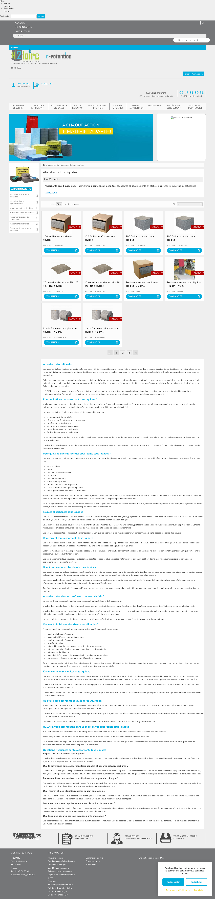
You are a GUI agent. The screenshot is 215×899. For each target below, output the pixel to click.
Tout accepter (173, 882)
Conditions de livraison (58, 868)
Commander (197, 74)
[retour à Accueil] (44, 165)
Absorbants (154, 105)
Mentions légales (55, 858)
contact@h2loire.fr (26, 874)
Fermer (7, 3)
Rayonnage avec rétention (97, 106)
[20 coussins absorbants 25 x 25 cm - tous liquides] (61, 269)
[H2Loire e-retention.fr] (26, 56)
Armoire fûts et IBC (117, 106)
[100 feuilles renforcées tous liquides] (102, 223)
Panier (7, 11)
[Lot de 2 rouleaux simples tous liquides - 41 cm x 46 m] (61, 315)
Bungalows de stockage (59, 106)
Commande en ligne (57, 864)
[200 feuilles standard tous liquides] (144, 223)
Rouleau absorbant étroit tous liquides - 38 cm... (142, 284)
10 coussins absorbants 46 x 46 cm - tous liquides (102, 284)
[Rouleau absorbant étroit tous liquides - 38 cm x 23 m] (144, 269)
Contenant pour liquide (195, 106)
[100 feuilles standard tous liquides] (61, 223)
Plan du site (91, 864)
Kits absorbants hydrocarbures (17, 202)
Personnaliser (172, 890)
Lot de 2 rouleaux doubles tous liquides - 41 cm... (101, 330)
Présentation (23, 27)
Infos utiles (23, 31)
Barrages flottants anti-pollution (20, 229)
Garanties (52, 881)
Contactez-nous (93, 861)
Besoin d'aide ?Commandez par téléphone (138, 837)
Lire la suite (51, 192)
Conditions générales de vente (61, 861)
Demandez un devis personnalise (84, 837)
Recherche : (5, 16)
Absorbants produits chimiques (19, 218)
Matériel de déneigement (174, 106)
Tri (174, 204)
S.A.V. (50, 878)
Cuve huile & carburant (37, 106)
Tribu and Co (158, 858)
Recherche (8, 8)
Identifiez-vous (23, 86)
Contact (20, 35)
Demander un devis (94, 858)
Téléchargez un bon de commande (185, 837)
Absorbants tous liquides (21, 208)
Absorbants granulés (19, 223)
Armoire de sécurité (18, 106)
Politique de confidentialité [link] (191, 890)
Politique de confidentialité (60, 888)
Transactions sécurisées (26, 839)
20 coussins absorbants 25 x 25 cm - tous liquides (60, 284)
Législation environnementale (61, 874)
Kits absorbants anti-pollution (19, 195)
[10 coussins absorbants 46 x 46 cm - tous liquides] (102, 269)
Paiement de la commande (60, 871)
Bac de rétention (77, 106)
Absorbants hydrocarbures (22, 212)
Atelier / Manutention (136, 106)
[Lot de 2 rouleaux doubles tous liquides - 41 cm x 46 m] (102, 315)
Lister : (53, 204)
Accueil (20, 22)
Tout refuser (196, 882)
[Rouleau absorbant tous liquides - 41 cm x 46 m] (185, 269)
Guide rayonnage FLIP (58, 894)
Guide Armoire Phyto (57, 891)
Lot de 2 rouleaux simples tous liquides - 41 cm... (60, 330)
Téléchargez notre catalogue (60, 884)
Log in (7, 6)
